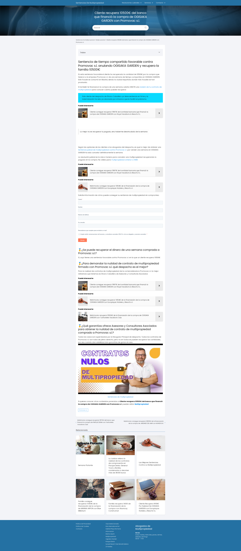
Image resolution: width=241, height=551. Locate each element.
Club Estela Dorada (112, 524)
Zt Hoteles (109, 547)
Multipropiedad (111, 536)
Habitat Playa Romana (113, 529)
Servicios (148, 3)
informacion (110, 531)
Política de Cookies (82, 526)
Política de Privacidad (83, 524)
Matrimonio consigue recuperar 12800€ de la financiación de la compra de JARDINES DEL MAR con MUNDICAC (144, 422)
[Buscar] (145, 27)
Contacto (159, 3)
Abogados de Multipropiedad (143, 527)
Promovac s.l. (83, 410)
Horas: (137, 533)
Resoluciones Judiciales (130, 3)
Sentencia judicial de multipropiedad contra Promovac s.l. (102, 150)
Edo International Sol (112, 526)
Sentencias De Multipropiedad (90, 3)
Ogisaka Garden (111, 539)
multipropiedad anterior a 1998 (124, 160)
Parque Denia (110, 541)
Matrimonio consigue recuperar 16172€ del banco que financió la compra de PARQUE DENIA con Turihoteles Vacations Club (95, 422)
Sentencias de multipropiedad (120, 397)
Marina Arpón (110, 534)
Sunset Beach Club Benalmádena (117, 544)
